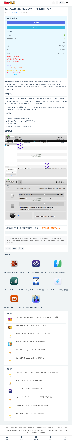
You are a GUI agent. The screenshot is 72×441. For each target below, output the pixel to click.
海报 (15, 248)
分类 (21, 439)
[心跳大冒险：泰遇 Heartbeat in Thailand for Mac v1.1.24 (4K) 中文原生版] (10, 319)
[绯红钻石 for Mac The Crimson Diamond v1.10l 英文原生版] (10, 336)
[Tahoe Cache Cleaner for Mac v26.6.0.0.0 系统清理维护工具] (36, 299)
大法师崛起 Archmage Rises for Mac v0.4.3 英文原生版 (32, 350)
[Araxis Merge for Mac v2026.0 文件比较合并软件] (10, 416)
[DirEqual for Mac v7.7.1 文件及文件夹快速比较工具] (14, 299)
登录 (62, 2)
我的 (50, 439)
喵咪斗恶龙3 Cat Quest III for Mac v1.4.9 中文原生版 (31, 325)
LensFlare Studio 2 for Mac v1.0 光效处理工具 (29, 380)
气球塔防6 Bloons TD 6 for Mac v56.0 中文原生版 (30, 341)
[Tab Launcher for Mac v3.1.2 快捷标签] (14, 264)
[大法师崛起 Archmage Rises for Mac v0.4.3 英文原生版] (10, 352)
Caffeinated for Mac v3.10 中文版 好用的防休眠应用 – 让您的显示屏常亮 (37, 372)
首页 (7, 439)
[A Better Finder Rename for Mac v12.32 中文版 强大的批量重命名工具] (57, 264)
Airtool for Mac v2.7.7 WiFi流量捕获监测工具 (29, 389)
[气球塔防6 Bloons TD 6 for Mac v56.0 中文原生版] (10, 344)
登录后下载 (36, 22)
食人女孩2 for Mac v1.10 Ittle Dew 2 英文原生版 (30, 358)
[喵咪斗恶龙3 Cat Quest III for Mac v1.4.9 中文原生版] (10, 328)
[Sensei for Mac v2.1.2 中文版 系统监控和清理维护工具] (57, 281)
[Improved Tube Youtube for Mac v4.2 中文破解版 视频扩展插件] (10, 399)
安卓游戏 (36, 439)
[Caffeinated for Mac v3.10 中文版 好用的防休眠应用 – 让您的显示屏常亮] (10, 375)
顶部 (65, 439)
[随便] (6, 12)
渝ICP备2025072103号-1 (38, 432)
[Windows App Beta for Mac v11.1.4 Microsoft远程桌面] (10, 407)
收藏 (8, 248)
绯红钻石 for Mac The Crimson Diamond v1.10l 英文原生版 (33, 333)
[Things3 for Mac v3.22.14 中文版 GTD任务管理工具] (36, 281)
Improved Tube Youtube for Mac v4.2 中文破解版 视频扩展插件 (34, 397)
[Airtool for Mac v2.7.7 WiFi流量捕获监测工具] (36, 264)
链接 (21, 248)
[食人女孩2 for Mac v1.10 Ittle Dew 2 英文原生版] (10, 360)
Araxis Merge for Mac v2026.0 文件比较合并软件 (30, 413)
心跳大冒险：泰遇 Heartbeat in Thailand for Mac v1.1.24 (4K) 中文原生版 (37, 317)
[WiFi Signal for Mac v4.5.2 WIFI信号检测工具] (14, 281)
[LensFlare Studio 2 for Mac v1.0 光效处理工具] (10, 383)
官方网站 (36, 27)
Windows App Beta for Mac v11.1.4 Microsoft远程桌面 (32, 405)
